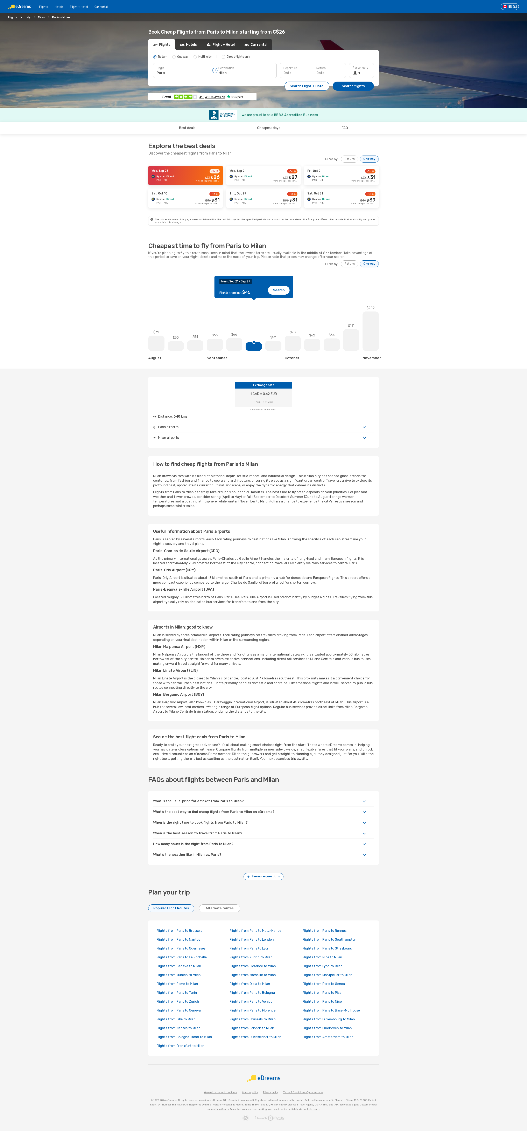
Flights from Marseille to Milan (253, 975)
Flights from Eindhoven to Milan (327, 1028)
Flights (43, 7)
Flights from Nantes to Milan (178, 1028)
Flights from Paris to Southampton (329, 939)
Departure (290, 68)
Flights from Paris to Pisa (321, 993)
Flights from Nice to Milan (322, 957)
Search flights (353, 86)
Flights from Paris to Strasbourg (327, 948)
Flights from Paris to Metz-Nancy (255, 931)
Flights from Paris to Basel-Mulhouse (331, 1010)
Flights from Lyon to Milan (322, 966)
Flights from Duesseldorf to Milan (255, 1037)
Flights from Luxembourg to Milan (328, 1019)
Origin (160, 68)
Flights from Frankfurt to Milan (180, 1046)
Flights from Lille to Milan (176, 1019)
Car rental (101, 7)
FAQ (345, 128)
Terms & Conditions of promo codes (303, 1092)
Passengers (360, 67)
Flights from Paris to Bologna (252, 993)
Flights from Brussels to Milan (253, 1019)
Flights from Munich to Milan (178, 975)
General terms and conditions (220, 1092)
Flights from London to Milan (252, 1028)
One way (369, 159)
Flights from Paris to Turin (176, 993)
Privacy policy (270, 1092)
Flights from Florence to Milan (253, 966)
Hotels (59, 7)
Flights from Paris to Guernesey (181, 948)
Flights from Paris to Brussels (179, 931)
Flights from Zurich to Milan (251, 957)
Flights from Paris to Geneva (178, 1010)
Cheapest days (268, 128)
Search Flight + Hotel (307, 86)
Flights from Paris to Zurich (177, 1001)
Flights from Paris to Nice (322, 1001)
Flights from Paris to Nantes (178, 939)
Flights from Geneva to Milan (178, 966)
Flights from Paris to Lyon (249, 948)
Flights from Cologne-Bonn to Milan (184, 1037)
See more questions (266, 876)
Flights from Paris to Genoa (323, 984)
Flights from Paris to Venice (251, 1001)
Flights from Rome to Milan (177, 984)
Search (279, 290)
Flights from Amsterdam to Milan (327, 1037)
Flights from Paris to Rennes (324, 931)
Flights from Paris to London (252, 939)
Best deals (187, 128)
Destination (226, 68)
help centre (313, 1109)
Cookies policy (250, 1092)
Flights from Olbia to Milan (250, 984)
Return (321, 68)
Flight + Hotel (79, 7)
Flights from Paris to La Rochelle (181, 957)
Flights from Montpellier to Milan (327, 975)
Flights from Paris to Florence (252, 1010)
